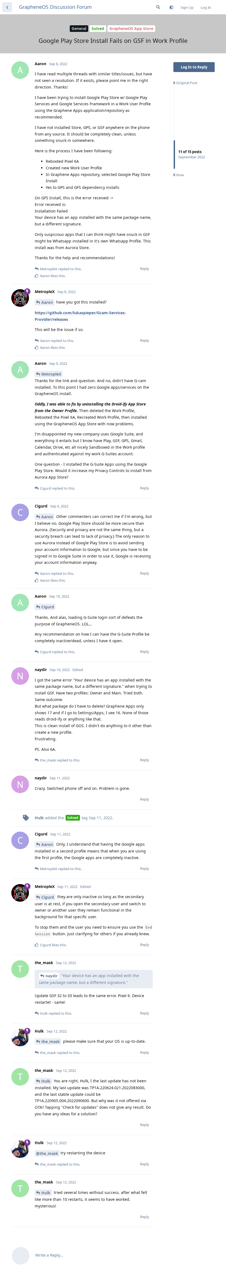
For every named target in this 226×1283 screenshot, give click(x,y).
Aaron (47, 302)
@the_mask (47, 1153)
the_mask (50, 1041)
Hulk (45, 1081)
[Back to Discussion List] (7, 7)
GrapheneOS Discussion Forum (55, 7)
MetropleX (51, 374)
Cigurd (47, 606)
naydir (51, 975)
